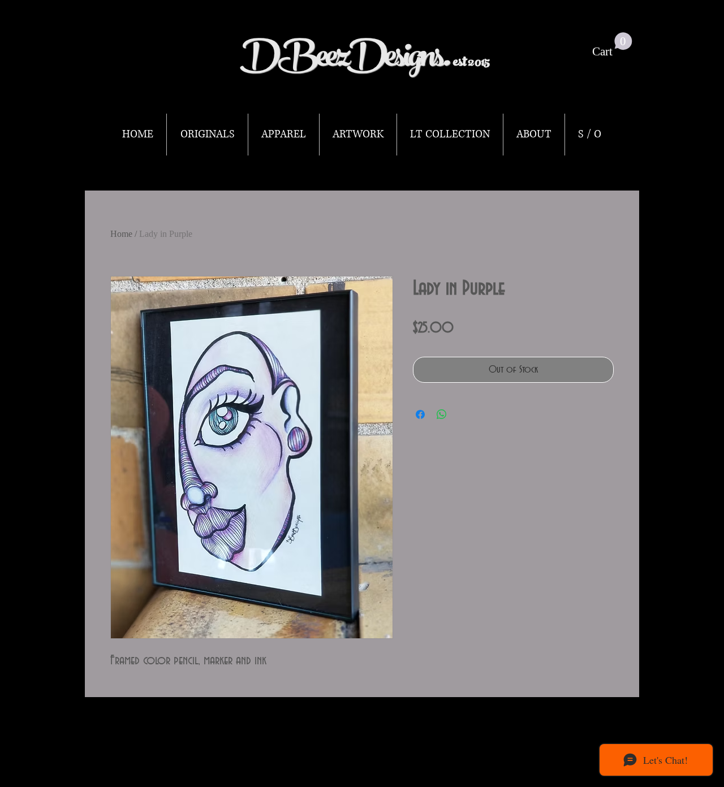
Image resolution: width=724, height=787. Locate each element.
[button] (612, 45)
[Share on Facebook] (420, 414)
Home (121, 234)
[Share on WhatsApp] (442, 414)
